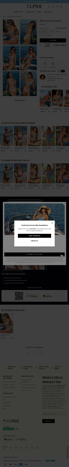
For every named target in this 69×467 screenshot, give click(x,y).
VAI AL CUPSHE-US (34, 236)
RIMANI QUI (34, 241)
